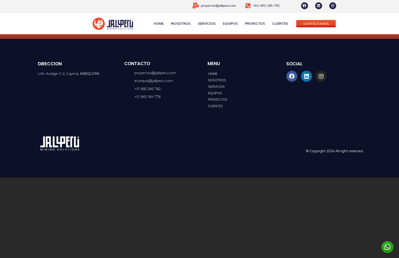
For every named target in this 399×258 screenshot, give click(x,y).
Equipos (230, 23)
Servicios (206, 23)
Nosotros (180, 23)
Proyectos (255, 23)
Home (159, 23)
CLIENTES (280, 23)
